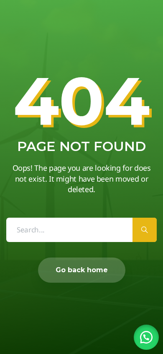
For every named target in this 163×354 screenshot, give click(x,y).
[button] (146, 337)
